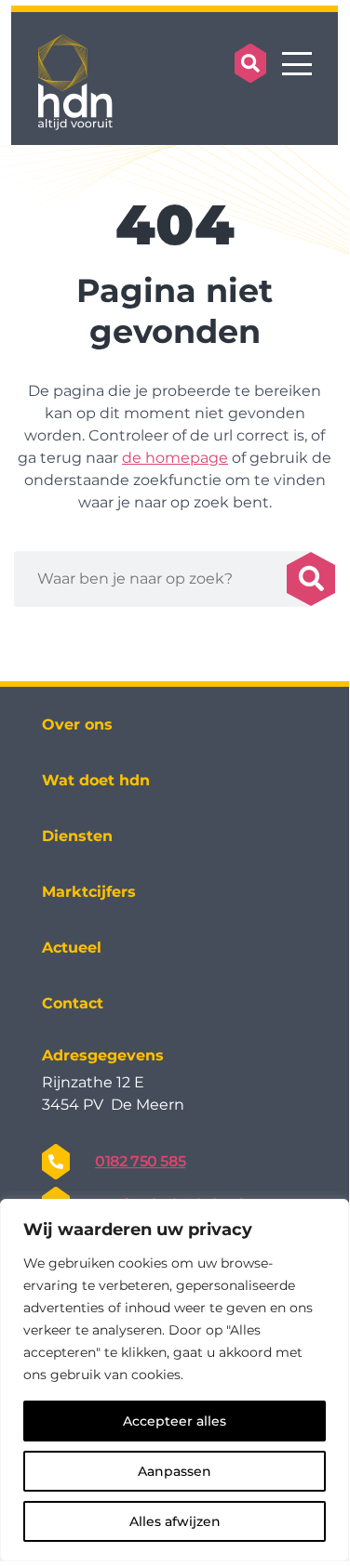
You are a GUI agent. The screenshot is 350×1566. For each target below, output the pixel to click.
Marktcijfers (89, 892)
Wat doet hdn (96, 780)
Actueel (71, 947)
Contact (72, 1003)
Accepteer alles (174, 1421)
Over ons (77, 724)
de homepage (175, 458)
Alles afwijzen (175, 1521)
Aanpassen (174, 1471)
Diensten (77, 836)
